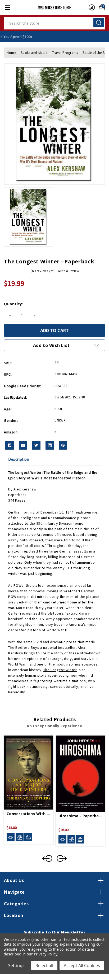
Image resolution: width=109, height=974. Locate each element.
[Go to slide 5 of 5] (47, 858)
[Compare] (20, 837)
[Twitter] (36, 445)
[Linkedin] (50, 445)
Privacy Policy (45, 953)
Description (18, 459)
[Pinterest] (63, 445)
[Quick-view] (11, 837)
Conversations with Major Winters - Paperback (29, 813)
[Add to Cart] (28, 837)
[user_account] (90, 7)
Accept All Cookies (82, 965)
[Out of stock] (80, 839)
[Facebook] (9, 445)
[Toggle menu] (7, 7)
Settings (16, 965)
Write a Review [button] (68, 271)
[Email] (23, 445)
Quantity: (13, 303)
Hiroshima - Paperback (80, 815)
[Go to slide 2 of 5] (61, 858)
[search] (98, 22)
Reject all (44, 965)
